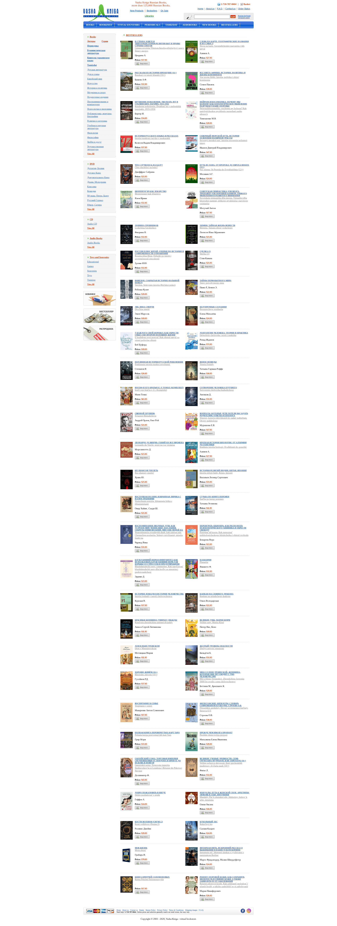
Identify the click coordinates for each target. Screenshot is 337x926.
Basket (246, 4)
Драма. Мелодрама (96, 182)
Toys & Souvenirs (128, 25)
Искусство (92, 83)
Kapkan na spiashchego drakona (215, 596)
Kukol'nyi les (206, 824)
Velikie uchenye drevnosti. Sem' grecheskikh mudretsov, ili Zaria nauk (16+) (221, 764)
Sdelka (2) (204, 253)
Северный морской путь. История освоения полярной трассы (219, 137)
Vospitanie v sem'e (143, 705)
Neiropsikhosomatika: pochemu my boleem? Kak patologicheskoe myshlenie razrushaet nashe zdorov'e (223, 111)
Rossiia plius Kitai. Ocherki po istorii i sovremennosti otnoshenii (153, 257)
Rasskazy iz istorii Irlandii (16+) (150, 75)
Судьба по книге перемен (214, 497)
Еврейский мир (94, 78)
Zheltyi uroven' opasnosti (212, 648)
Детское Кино (94, 173)
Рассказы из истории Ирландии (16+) (156, 73)
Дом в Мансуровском (147, 646)
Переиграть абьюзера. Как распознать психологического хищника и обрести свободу (223, 528)
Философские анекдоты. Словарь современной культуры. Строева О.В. (221, 704)
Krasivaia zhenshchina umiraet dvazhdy (154, 622)
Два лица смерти (144, 307)
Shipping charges (191, 910)
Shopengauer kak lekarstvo (148, 193)
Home (200, 9)
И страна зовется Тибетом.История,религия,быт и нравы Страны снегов (157, 43)
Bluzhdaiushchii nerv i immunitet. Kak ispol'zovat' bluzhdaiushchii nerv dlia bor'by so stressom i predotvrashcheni (159, 569)
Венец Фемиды (208, 362)
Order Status (244, 9)
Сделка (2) (205, 251)
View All (90, 154)
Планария (205, 560)
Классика (91, 186)
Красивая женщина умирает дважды (156, 620)
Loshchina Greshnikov (145, 227)
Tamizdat (171, 25)
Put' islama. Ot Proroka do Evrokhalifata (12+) (221, 169)
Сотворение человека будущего (218, 388)
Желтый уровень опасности (216, 646)
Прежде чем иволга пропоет (216, 732)
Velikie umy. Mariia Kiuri (212, 622)
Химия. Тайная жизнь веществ (217, 225)
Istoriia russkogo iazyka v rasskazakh (152, 138)
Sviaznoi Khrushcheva (145, 415)
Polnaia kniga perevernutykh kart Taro (153, 735)
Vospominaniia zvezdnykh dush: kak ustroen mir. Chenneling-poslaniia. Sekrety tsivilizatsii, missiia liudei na (159, 535)
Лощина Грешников (146, 225)
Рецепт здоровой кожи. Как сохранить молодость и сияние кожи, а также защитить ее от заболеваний (222, 879)
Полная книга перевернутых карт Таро (157, 732)
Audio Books (93, 242)
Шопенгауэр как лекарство (150, 191)
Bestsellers (152, 10)
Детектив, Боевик (95, 168)
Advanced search (244, 18)
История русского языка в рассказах (156, 136)
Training (91, 280)
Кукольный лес (209, 822)
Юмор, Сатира (94, 204)
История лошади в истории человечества (159, 594)
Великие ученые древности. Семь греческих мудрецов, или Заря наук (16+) (223, 759)
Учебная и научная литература (96, 127)
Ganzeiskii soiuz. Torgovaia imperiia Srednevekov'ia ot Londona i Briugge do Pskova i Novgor (158, 768)
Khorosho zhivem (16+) (146, 674)
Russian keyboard (244, 16)
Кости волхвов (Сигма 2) (149, 822)
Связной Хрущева (145, 413)
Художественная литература (95, 148)
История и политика (97, 88)
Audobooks (190, 25)
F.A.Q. (220, 9)
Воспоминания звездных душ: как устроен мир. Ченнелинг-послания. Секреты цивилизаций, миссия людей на (159, 528)
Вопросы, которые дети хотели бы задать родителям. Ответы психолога (224, 414)
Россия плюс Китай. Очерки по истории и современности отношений (159, 252)
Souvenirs (92, 270)
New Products (136, 10)
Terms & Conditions (176, 910)
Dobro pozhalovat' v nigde (147, 795)
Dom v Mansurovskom (145, 648)
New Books (209, 25)
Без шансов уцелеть (146, 470)
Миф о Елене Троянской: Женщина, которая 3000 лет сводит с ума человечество (220, 674)
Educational (93, 261)
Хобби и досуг (94, 142)
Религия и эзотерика (97, 121)
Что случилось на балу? (149, 165)
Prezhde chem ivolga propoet (213, 735)
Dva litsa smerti (142, 309)
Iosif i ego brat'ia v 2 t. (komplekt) (151, 390)
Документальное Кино (98, 177)
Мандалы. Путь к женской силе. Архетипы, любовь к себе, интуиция (224, 794)
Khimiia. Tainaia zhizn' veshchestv (216, 227)
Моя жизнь (141, 848)
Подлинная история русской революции (159, 362)
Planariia (204, 562)
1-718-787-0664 (228, 4)
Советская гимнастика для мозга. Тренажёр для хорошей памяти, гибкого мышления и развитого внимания (223, 193)
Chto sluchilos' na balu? (146, 167)
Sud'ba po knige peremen (212, 499)
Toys (89, 275)
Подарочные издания (97, 97)
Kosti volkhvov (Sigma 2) (147, 824)
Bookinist (105, 25)
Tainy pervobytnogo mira (212, 283)
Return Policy (151, 910)
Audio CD (92, 223)
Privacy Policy (162, 910)
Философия (92, 137)
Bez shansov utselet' (144, 473)
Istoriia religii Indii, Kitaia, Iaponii (216, 473)
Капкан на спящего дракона (216, 594)
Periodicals (152, 25)
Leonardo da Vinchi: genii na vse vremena (155, 445)
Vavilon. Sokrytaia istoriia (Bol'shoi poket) (155, 285)
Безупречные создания (213, 307)
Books (90, 25)
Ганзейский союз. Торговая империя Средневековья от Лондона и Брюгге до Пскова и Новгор (158, 760)
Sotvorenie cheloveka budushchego (217, 390)
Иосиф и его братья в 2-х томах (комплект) (159, 388)
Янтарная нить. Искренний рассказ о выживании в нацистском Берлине (221, 849)
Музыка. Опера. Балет (98, 195)
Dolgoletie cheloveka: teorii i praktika (218, 335)
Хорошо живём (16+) (146, 672)
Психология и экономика (99, 109)
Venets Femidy (207, 364)
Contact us (230, 9)
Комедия (91, 191)
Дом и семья (93, 74)
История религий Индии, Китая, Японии (223, 470)
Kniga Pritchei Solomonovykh (149, 879)
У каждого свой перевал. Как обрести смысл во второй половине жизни (157, 334)
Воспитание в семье (146, 703)
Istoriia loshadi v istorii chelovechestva (153, 596)
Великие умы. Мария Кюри (215, 620)
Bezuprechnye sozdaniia (211, 309)
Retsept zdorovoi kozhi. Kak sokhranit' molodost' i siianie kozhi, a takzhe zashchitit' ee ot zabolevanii (224, 885)
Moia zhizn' (140, 850)
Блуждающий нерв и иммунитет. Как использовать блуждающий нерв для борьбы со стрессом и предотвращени (157, 562)
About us (210, 9)
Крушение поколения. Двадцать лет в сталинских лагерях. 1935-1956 (156, 103)
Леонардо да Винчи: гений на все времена (159, 442)
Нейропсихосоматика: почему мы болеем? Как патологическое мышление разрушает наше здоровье (223, 104)
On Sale (164, 10)
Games (90, 266)
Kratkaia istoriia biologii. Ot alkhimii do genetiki (223, 447)
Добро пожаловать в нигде (150, 793)
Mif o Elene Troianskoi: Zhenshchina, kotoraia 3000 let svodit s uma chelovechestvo (222, 680)
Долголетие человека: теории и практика (224, 333)
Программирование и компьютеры (97, 103)
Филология (92, 132)
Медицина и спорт (96, 92)
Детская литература (97, 69)
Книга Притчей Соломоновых (152, 877)
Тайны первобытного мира (215, 280)
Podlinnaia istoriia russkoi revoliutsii (152, 364)
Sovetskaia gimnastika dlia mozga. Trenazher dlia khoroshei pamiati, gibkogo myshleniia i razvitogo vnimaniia (224, 201)
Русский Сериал (95, 200)
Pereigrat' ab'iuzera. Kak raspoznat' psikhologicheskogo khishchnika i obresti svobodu (224, 533)
